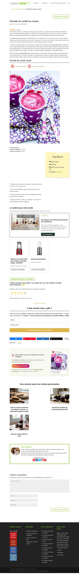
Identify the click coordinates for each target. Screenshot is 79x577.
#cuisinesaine (15, 371)
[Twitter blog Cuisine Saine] (39, 460)
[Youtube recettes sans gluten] (34, 460)
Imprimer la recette (61, 16)
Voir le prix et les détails (18, 269)
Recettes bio (22, 9)
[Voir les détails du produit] (19, 249)
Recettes (36, 3)
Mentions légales (44, 571)
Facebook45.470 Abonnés (13, 550)
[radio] (12, 293)
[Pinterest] (45, 460)
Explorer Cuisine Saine (32, 531)
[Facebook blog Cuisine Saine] (36, 460)
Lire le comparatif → (48, 234)
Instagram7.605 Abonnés (13, 557)
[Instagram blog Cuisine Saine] (42, 460)
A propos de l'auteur (63, 547)
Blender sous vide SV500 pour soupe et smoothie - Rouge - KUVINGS (19, 261)
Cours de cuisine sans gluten (58, 3)
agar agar (59, 172)
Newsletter (60, 552)
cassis (19, 343)
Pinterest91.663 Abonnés (13, 535)
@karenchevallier (37, 369)
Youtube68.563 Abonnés (13, 542)
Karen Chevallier (16, 24)
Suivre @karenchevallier (21, 366)
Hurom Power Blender (38, 259)
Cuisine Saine (14, 9)
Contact (60, 550)
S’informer (44, 3)
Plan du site (61, 555)
